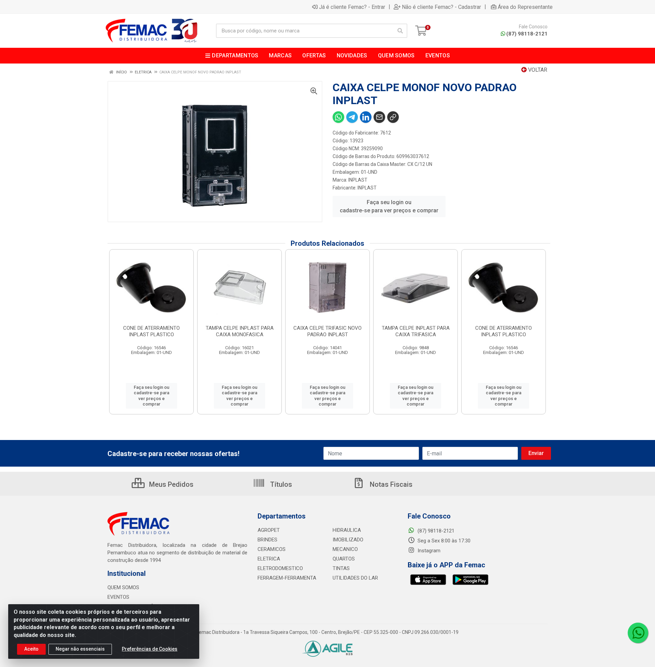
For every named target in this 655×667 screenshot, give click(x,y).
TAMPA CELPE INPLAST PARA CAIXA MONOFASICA (240, 331)
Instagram (428, 551)
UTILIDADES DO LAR (355, 578)
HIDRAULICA (347, 530)
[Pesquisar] (400, 31)
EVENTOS (118, 597)
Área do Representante (525, 7)
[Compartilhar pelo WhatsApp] (338, 117)
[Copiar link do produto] (393, 117)
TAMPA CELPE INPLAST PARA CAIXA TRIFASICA (416, 331)
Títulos (280, 484)
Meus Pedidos (170, 484)
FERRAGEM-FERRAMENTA (287, 578)
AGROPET (269, 530)
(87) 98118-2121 (527, 34)
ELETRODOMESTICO (280, 568)
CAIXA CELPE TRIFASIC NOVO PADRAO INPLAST (327, 331)
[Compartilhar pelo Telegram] (352, 117)
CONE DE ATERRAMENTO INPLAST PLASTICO (151, 331)
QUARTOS (344, 559)
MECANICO (345, 549)
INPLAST (357, 180)
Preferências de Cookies (149, 649)
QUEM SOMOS (123, 587)
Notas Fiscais (390, 484)
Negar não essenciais (80, 649)
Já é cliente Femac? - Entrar (352, 7)
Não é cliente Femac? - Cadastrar (441, 7)
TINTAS (341, 568)
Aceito (31, 649)
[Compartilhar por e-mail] (379, 117)
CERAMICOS (272, 549)
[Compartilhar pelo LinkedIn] (366, 117)
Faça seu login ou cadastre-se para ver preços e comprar (389, 206)
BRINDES (267, 540)
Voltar (537, 70)
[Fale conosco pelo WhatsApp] (638, 633)
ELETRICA (269, 559)
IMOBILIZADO (348, 540)
